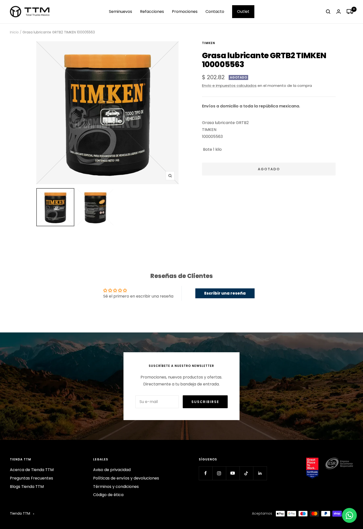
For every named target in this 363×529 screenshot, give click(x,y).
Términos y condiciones (116, 486)
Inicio (14, 32)
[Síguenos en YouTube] (233, 473)
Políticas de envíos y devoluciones (126, 478)
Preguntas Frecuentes (31, 478)
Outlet (243, 11)
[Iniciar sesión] (338, 11)
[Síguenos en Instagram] (219, 473)
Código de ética (108, 495)
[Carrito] (350, 12)
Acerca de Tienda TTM (32, 470)
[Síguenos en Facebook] (205, 473)
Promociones (185, 11)
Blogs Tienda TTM (27, 486)
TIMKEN (208, 43)
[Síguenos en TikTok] (246, 473)
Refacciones (152, 11)
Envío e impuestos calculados (229, 85)
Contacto (214, 11)
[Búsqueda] (328, 11)
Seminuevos (120, 11)
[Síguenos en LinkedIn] (260, 473)
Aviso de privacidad (112, 470)
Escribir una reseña (225, 293)
